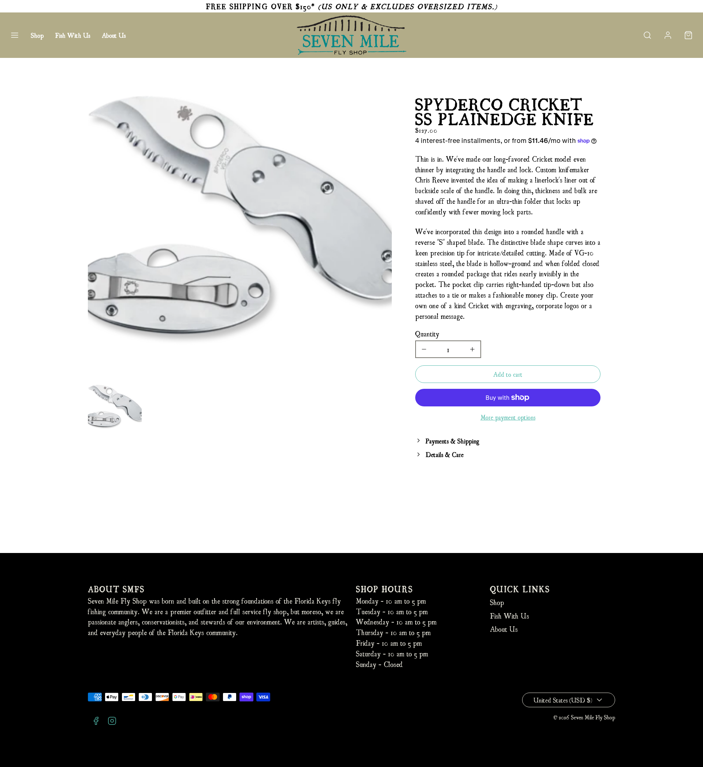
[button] (14, 35)
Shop (37, 35)
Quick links (520, 589)
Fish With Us (72, 35)
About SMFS (116, 589)
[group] (115, 407)
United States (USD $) (562, 700)
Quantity (427, 333)
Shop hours (384, 589)
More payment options (507, 417)
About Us (114, 35)
